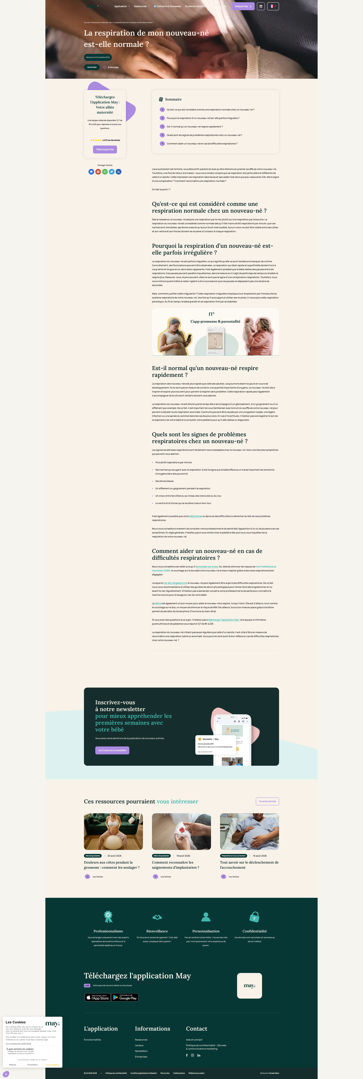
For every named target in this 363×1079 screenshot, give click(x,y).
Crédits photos (179, 1073)
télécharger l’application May (223, 619)
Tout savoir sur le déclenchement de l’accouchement (249, 865)
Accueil (87, 22)
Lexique (139, 1045)
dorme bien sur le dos (207, 566)
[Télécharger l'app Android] (124, 997)
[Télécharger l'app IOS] (97, 997)
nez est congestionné (175, 583)
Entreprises (141, 1056)
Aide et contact (194, 1039)
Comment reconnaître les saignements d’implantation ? (175, 865)
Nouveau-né (106, 22)
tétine (158, 603)
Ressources (95, 22)
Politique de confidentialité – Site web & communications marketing (206, 1047)
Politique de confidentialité (116, 1073)
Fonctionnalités (92, 1039)
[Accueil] (92, 6)
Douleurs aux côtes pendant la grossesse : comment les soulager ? (112, 865)
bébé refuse (195, 516)
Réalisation (269, 1073)
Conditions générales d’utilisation (143, 1073)
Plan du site (165, 1073)
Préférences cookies (196, 1073)
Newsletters (141, 1051)
